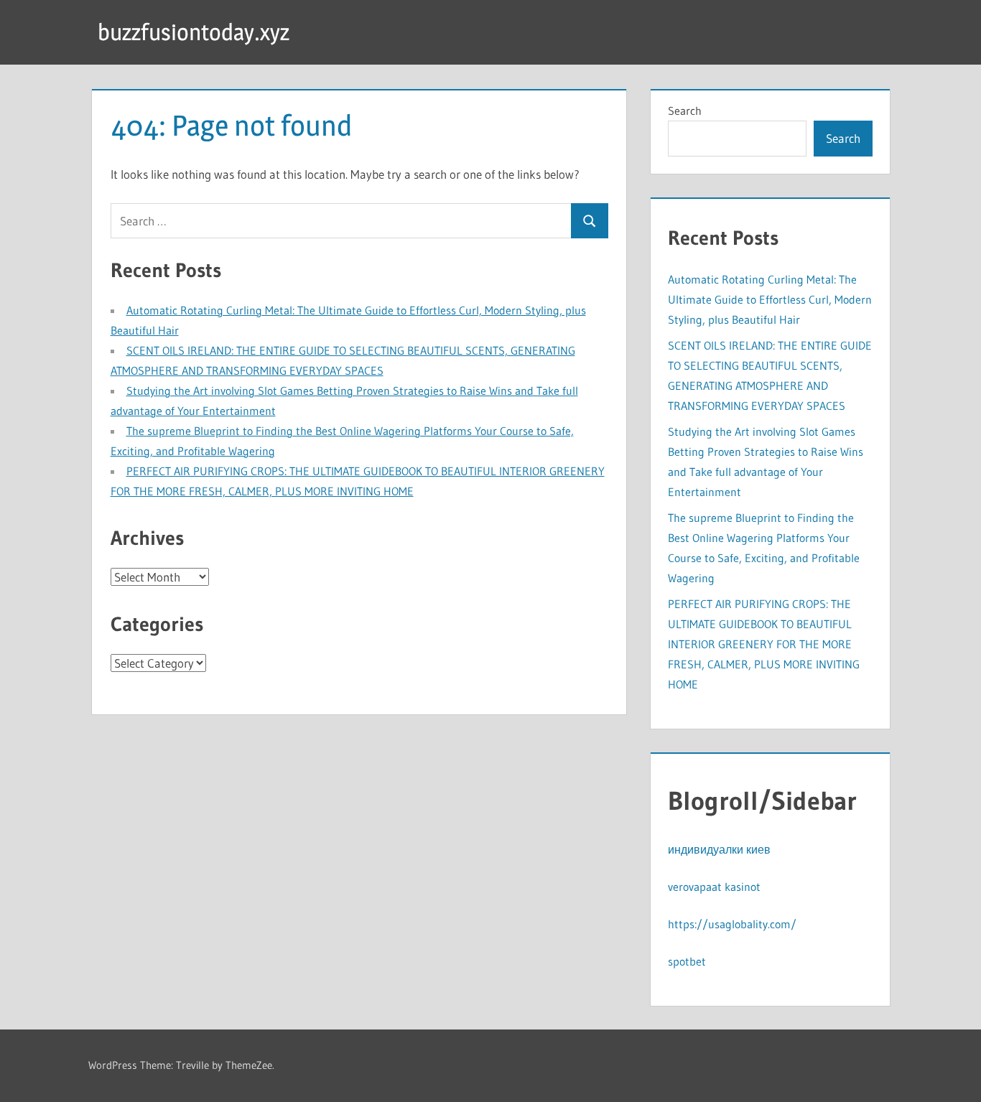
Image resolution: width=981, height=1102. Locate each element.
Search (685, 110)
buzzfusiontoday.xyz (193, 32)
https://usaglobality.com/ (732, 924)
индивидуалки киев (719, 849)
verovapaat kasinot (714, 886)
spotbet (687, 961)
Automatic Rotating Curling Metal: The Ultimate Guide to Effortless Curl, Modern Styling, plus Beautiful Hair (770, 299)
